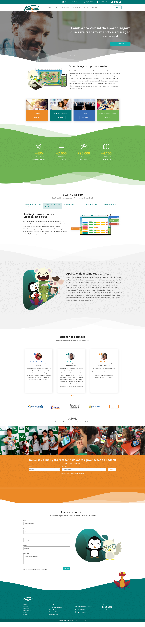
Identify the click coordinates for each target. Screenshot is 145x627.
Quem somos (27, 615)
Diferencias (26, 613)
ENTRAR (117, 7)
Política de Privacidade (77, 478)
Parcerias (86, 7)
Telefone (25, 542)
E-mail (24, 533)
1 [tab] (72, 401)
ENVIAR (112, 474)
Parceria (25, 617)
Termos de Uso (118, 615)
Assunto (25, 550)
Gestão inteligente (110, 204)
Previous (22, 412)
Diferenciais (65, 7)
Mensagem (26, 558)
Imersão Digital (69, 204)
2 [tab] (74, 401)
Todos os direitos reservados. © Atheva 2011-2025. (72, 625)
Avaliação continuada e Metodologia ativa (52, 206)
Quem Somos (76, 7)
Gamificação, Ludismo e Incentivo (33, 206)
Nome (24, 525)
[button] (70, 55)
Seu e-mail (64, 471)
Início (49, 7)
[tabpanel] (39, 152)
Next (123, 412)
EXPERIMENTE (120, 44)
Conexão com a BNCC (91, 204)
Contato (94, 7)
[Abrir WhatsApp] (140, 622)
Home (25, 609)
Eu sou (30, 471)
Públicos (56, 7)
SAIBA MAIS (36, 117)
